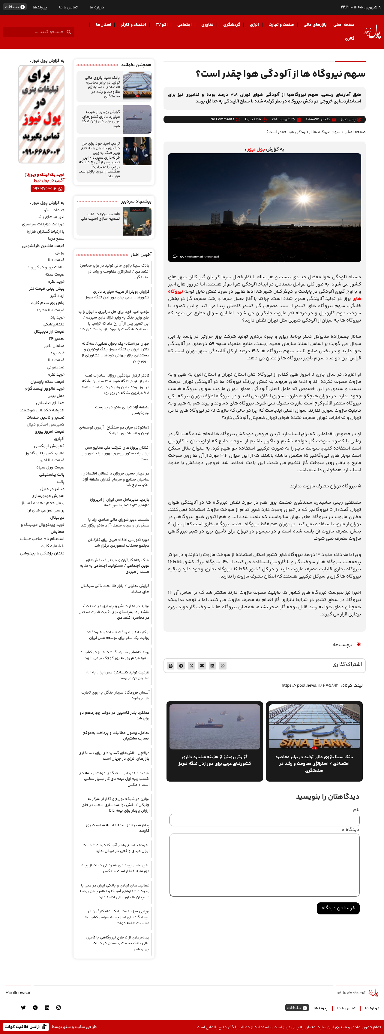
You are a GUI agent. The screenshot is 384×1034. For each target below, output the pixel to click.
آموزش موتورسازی (48, 496)
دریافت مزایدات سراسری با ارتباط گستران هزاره (43, 228)
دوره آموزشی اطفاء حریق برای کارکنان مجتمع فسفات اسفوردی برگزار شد (118, 543)
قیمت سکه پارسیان (47, 382)
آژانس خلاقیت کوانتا (23, 1026)
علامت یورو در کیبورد (45, 267)
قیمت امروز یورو (49, 432)
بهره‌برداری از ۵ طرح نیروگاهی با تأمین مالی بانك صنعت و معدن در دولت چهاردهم (117, 943)
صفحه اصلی (344, 25)
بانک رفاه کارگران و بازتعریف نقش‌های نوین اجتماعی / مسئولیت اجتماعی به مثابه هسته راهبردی (114, 566)
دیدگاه (350, 830)
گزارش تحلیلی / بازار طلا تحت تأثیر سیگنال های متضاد (115, 589)
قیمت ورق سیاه (50, 467)
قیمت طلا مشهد (50, 310)
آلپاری (59, 439)
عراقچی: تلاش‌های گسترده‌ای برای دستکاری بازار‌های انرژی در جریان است (114, 756)
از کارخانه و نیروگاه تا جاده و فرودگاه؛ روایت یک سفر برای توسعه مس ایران (118, 635)
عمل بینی (55, 396)
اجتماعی (184, 25)
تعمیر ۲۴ (56, 339)
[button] (222, 666)
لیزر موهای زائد (51, 217)
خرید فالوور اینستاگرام (44, 389)
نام (356, 810)
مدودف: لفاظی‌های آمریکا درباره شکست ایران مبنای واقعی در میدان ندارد (115, 848)
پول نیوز (256, 149)
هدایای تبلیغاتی (50, 403)
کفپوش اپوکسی (49, 446)
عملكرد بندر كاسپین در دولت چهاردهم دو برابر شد (114, 716)
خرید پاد (57, 317)
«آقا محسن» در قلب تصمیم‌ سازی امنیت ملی (100, 216)
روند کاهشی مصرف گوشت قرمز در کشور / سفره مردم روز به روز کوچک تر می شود (114, 655)
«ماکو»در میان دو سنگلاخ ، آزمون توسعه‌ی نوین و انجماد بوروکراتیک (114, 431)
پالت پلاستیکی (51, 474)
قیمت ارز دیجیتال (49, 331)
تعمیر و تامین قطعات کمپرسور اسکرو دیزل (45, 421)
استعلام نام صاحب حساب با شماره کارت (42, 543)
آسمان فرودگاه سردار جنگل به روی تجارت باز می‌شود (115, 696)
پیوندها (40, 8)
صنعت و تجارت (281, 25)
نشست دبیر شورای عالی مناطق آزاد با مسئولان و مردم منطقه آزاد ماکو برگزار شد (115, 523)
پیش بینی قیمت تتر (46, 288)
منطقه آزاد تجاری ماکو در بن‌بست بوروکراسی (122, 410)
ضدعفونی (55, 367)
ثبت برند (57, 353)
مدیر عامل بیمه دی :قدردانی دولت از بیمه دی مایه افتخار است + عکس (115, 868)
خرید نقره (56, 282)
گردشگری (231, 25)
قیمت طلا (56, 260)
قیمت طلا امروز (51, 460)
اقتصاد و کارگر (133, 25)
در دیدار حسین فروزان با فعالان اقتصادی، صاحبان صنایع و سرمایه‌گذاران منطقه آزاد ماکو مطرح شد (115, 479)
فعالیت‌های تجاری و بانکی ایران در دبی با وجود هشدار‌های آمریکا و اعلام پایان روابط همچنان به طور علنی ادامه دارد (114, 891)
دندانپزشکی (53, 324)
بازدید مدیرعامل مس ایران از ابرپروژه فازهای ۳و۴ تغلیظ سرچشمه (119, 503)
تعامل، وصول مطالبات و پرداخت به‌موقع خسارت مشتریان (116, 736)
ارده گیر (57, 296)
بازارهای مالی (315, 25)
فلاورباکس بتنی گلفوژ (45, 453)
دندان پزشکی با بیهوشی (42, 553)
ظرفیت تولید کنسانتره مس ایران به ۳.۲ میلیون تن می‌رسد (117, 676)
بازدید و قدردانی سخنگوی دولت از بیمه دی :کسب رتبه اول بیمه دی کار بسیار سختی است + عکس (114, 779)
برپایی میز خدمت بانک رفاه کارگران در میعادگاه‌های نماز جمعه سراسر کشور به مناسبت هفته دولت (117, 917)
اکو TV (162, 25)
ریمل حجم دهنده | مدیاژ (42, 503)
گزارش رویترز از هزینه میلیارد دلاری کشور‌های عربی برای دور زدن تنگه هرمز (101, 119)
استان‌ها (103, 25)
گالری (350, 38)
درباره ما (97, 8)
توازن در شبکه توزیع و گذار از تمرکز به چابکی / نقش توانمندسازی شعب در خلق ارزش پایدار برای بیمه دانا (115, 805)
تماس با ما (68, 8)
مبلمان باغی (54, 346)
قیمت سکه (54, 274)
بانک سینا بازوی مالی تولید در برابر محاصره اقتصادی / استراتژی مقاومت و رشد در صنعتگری (102, 87)
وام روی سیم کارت (47, 303)
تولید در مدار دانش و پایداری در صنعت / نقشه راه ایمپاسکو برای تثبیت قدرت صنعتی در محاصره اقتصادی (114, 612)
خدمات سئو (54, 210)
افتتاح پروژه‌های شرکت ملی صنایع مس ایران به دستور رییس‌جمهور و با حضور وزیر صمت (114, 453)
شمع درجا (56, 239)
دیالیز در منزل (52, 489)
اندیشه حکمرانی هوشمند (42, 410)
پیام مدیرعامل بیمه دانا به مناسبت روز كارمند (117, 828)
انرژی (254, 25)
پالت (60, 482)
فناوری (207, 25)
